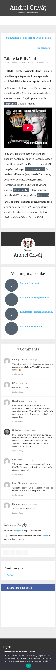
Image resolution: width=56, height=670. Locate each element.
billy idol (14, 62)
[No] (52, 660)
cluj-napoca (22, 62)
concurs (30, 62)
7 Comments (39, 62)
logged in (19, 530)
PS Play (9, 575)
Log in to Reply (17, 374)
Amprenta (10, 103)
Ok (28, 666)
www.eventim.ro (35, 169)
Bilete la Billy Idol (20, 58)
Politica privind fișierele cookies (19, 651)
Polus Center (21, 189)
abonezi (45, 535)
